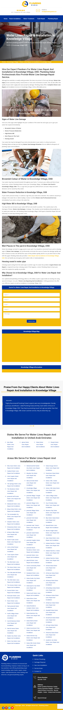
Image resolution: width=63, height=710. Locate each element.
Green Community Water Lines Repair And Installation (33, 568)
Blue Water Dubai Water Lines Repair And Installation (52, 520)
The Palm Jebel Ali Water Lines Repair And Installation (14, 575)
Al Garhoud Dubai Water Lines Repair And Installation (52, 620)
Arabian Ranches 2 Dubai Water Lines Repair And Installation (53, 553)
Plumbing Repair (53, 18)
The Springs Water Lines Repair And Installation (14, 485)
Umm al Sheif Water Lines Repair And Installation (12, 549)
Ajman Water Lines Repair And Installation (26, 444)
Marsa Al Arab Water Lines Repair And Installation (32, 483)
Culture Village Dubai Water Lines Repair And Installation (52, 498)
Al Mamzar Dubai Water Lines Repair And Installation (52, 605)
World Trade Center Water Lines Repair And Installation (14, 542)
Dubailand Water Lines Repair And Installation (32, 574)
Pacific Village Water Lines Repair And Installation (13, 616)
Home (5, 18)
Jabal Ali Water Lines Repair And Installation (32, 561)
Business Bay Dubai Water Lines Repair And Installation (52, 513)
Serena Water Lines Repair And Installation (13, 591)
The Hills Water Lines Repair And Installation (13, 581)
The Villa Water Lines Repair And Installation (13, 563)
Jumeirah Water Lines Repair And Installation (32, 556)
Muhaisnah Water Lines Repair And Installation (13, 505)
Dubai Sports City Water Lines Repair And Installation (33, 588)
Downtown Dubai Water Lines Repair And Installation (52, 475)
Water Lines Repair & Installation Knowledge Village (36, 62)
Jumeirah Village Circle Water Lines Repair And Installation (33, 505)
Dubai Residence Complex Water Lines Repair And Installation (32, 608)
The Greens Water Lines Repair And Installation (14, 586)
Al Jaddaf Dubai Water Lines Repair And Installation (52, 612)
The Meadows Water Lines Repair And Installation (13, 491)
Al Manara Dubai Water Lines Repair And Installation (52, 598)
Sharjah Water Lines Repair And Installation (55, 444)
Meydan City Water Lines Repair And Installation (31, 475)
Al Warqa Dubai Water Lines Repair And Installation (52, 583)
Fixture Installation (15, 18)
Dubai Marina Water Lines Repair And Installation (32, 623)
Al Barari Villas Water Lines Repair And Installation (13, 534)
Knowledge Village (12, 62)
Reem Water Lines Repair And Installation (13, 602)
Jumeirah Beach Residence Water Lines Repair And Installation (33, 550)
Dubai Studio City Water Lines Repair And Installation (33, 580)
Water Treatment (28, 18)
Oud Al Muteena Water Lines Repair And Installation (13, 623)
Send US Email (42, 698)
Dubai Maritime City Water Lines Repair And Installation (33, 615)
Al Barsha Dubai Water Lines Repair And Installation (52, 635)
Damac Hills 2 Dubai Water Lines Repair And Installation (52, 483)
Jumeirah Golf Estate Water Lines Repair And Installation (14, 499)
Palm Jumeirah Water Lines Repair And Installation (13, 608)
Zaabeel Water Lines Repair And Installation (13, 472)
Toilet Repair (41, 18)
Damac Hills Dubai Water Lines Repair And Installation (53, 490)
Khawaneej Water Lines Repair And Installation (14, 528)
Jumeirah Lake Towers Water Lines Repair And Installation (33, 527)
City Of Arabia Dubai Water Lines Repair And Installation (52, 505)
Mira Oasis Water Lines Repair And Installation (13, 467)
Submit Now (31, 321)
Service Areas (38, 668)
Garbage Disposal (39, 662)
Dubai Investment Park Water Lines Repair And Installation (33, 630)
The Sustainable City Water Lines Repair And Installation (14, 516)
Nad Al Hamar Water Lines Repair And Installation (13, 631)
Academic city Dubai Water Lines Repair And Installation (52, 642)
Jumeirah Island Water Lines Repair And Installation (32, 535)
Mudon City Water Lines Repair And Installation (14, 637)
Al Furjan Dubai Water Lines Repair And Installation (52, 627)
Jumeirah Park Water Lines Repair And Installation (32, 520)
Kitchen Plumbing (39, 659)
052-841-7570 (42, 679)
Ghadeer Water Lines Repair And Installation (13, 523)
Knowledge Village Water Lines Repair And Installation (33, 490)
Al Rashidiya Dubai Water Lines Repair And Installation (53, 590)
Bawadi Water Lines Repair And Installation (52, 526)
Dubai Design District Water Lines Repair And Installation (52, 468)
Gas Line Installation (40, 665)
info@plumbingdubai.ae (49, 11)
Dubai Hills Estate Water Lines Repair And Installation (33, 645)
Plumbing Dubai (43, 705)
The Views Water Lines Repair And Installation (13, 568)
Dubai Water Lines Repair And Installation (40, 444)
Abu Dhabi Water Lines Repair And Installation (10, 445)
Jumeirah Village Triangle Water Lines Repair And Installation (33, 498)
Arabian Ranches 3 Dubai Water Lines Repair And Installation (53, 545)
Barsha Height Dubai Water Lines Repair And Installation (52, 533)
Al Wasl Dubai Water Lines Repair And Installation (51, 568)
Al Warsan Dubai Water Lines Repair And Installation (52, 575)
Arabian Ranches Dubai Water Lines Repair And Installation (52, 560)
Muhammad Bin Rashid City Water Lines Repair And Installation (33, 468)
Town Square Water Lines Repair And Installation (13, 557)
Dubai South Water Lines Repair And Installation (33, 594)
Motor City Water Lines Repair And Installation (13, 642)
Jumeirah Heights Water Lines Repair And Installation (33, 542)
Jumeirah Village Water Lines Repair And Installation (32, 513)
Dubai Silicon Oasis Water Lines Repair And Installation (33, 601)
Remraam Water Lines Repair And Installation (13, 597)
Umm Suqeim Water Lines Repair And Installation (13, 478)
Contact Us (37, 671)
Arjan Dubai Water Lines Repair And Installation (52, 539)
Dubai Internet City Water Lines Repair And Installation (33, 638)
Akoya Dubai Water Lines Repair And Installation (14, 510)
